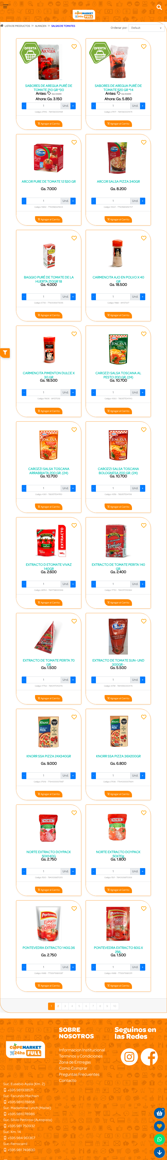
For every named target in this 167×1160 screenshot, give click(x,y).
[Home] (1, 25)
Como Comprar (73, 1068)
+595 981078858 (21, 1102)
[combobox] (147, 28)
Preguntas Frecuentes (79, 1074)
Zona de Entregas (75, 1062)
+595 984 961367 (21, 1138)
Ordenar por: (119, 27)
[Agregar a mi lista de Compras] (74, 47)
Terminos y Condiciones (81, 1056)
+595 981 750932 (21, 1126)
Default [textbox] (135, 28)
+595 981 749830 (21, 1150)
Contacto (67, 1080)
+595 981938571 (20, 1090)
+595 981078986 (21, 1114)
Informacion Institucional (82, 1050)
